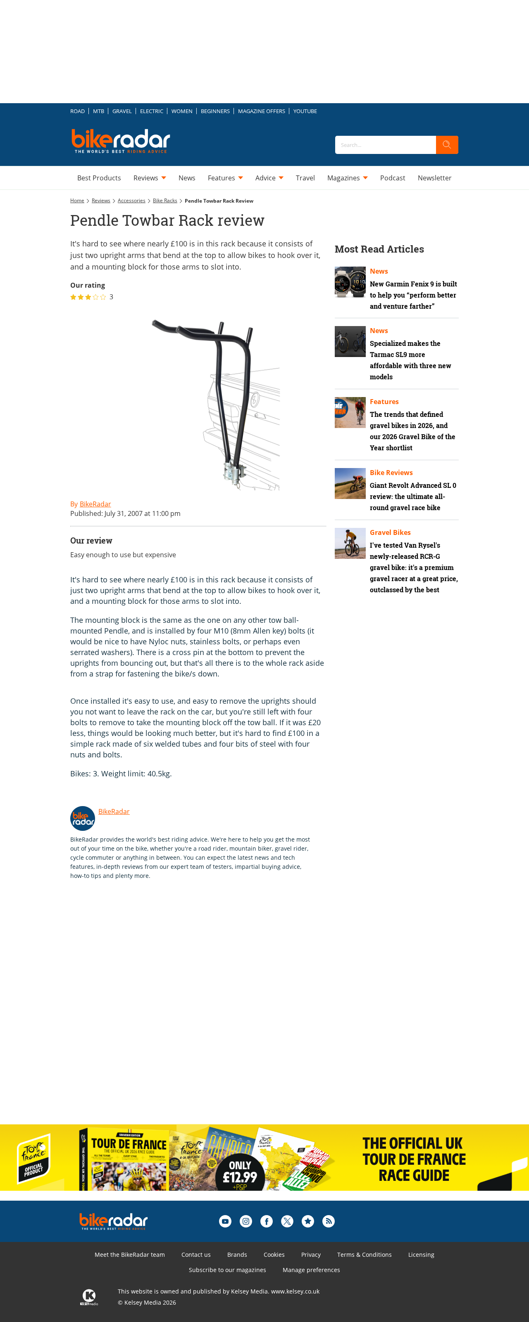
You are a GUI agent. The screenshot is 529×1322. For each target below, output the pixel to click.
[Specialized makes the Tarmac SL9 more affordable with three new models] (350, 341)
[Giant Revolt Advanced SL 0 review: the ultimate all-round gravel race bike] (350, 483)
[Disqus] (207, 1011)
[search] (447, 145)
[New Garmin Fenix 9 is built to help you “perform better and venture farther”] (350, 282)
